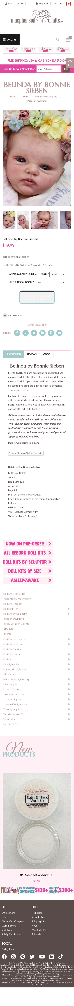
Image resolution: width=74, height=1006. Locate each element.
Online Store (8, 912)
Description (13, 354)
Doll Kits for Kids (12, 649)
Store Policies (39, 917)
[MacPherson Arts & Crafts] (37, 20)
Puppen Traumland (37, 100)
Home (13, 96)
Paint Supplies (10, 684)
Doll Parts (8, 659)
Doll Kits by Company (46, 96)
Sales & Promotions (13, 694)
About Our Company (13, 921)
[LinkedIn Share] (42, 333)
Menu (11, 39)
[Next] (66, 140)
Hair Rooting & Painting (16, 679)
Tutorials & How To (13, 714)
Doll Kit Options (12, 654)
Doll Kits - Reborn (12, 603)
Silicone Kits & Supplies (15, 704)
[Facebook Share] (17, 333)
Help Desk (37, 912)
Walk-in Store (9, 925)
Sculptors (7, 930)
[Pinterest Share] (51, 333)
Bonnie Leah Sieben (37, 324)
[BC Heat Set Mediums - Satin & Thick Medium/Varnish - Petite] (37, 821)
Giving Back (8, 949)
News (5, 917)
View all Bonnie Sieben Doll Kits (26, 453)
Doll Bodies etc (11, 608)
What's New (9, 719)
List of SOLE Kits (11, 724)
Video (46, 354)
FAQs (34, 925)
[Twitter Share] (34, 333)
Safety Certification (12, 934)
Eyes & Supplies (11, 664)
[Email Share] (59, 333)
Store (25, 96)
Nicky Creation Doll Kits (17, 623)
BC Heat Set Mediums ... (37, 875)
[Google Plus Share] (25, 333)
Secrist (7, 633)
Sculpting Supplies (12, 699)
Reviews (32, 354)
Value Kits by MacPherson (17, 598)
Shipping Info (39, 921)
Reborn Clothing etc (14, 689)
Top (70, 65)
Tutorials (36, 934)
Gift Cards (8, 674)
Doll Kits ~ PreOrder (14, 593)
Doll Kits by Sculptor (14, 639)
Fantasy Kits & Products (15, 669)
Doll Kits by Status (13, 644)
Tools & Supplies (12, 709)
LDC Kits (8, 628)
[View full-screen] (66, 114)
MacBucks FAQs (40, 930)
